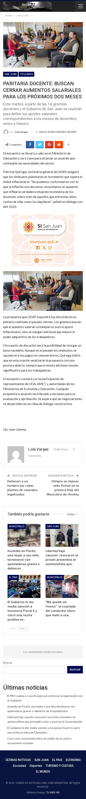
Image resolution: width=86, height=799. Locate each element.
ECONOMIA (73, 760)
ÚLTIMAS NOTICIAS (18, 760)
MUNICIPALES (16, 526)
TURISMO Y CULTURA (59, 765)
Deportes (36, 765)
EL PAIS (13, 577)
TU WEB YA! (52, 792)
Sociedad (19, 765)
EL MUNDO (43, 771)
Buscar (7, 662)
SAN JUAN (10, 74)
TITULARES (26, 74)
